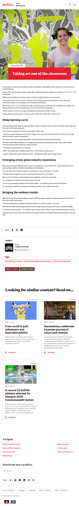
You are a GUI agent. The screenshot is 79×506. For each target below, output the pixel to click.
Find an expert (63, 448)
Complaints (31, 490)
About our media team (65, 452)
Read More (12, 352)
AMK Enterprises (67, 92)
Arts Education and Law (14, 261)
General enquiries (9, 452)
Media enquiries (63, 444)
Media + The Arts (12, 269)
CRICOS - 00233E (45, 490)
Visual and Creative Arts (62, 261)
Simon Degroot (16, 105)
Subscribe (6, 455)
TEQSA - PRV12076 (60, 490)
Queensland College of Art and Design (38, 261)
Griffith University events (11, 444)
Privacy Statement (9, 490)
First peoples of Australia (11, 496)
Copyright (21, 490)
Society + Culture (27, 269)
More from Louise (21, 250)
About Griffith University (11, 448)
